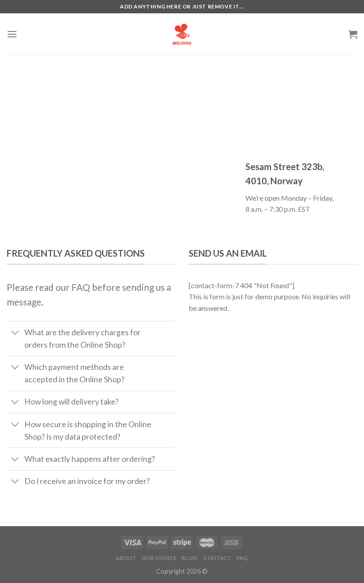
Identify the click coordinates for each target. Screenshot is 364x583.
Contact (217, 558)
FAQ (242, 558)
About (126, 558)
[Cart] (352, 34)
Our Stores (159, 558)
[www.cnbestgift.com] (182, 34)
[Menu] (12, 34)
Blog (190, 558)
